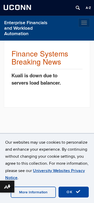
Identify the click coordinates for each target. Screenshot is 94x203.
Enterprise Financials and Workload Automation (26, 28)
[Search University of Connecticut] (78, 8)
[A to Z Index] (88, 8)
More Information (33, 192)
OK (70, 192)
